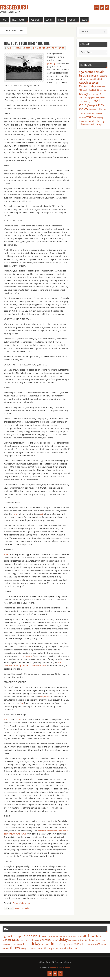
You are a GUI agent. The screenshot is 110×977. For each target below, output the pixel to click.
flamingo (87, 97)
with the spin (96, 124)
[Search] (104, 32)
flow (22, 703)
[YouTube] (96, 7)
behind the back (86, 79)
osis (91, 105)
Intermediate (39, 48)
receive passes (25, 656)
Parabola (54, 967)
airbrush (93, 75)
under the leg (96, 121)
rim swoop (92, 110)
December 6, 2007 (22, 48)
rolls (99, 109)
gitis (93, 97)
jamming (51, 63)
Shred (6, 554)
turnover (84, 121)
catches (18, 719)
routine (27, 908)
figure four (84, 940)
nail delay (31, 943)
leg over (90, 102)
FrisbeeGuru (14, 7)
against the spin (89, 72)
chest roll (28, 940)
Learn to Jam (52, 48)
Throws (7, 719)
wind (15, 514)
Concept (94, 89)
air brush (30, 936)
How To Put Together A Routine (27, 43)
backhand (102, 76)
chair (98, 87)
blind (96, 79)
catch (83, 82)
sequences (45, 696)
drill (90, 94)
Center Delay (87, 86)
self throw (85, 944)
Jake (10, 48)
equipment (96, 94)
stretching (82, 118)
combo (86, 90)
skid (97, 114)
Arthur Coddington (21, 903)
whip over (85, 125)
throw (91, 116)
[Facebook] (107, 7)
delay (83, 93)
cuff (105, 90)
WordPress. (65, 967)
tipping (100, 117)
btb (100, 79)
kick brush (83, 102)
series (88, 113)
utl (80, 124)
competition (18, 908)
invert (102, 97)
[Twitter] (102, 7)
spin (100, 114)
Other (61, 48)
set (41, 514)
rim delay (57, 943)
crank (101, 90)
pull (95, 105)
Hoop (97, 98)
